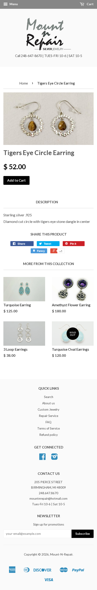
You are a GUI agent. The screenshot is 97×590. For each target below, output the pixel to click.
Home (23, 83)
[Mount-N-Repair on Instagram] (54, 458)
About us (48, 403)
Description (47, 202)
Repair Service (48, 416)
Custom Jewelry (48, 409)
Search (48, 397)
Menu (13, 4)
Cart (90, 4)
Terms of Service (48, 428)
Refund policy (48, 435)
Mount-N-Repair (61, 554)
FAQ (48, 422)
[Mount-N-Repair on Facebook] (42, 458)
